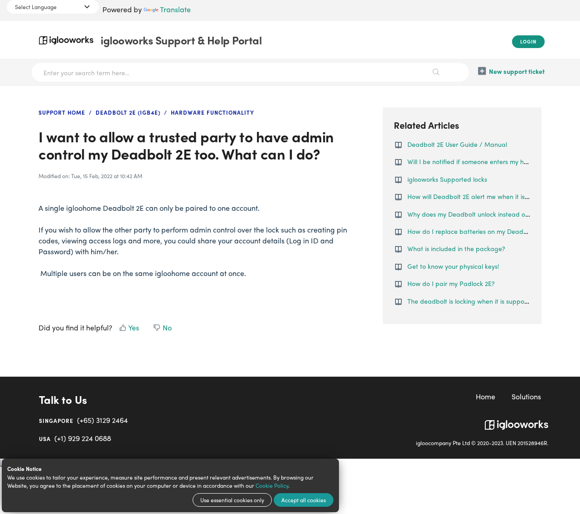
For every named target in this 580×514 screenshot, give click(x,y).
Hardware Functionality (212, 112)
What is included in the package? (456, 248)
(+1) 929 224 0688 (75, 438)
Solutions (526, 396)
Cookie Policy (272, 485)
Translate (175, 9)
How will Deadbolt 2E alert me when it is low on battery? (489, 196)
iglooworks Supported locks (447, 179)
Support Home (62, 112)
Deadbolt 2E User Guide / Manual (457, 144)
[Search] (436, 72)
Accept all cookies (303, 500)
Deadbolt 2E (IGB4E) (128, 112)
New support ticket (517, 71)
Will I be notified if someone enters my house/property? (488, 161)
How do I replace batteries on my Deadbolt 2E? (476, 231)
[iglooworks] (516, 421)
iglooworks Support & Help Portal (181, 40)
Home (485, 396)
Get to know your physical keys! (453, 266)
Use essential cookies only (232, 500)
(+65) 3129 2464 (83, 420)
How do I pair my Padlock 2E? (451, 283)
